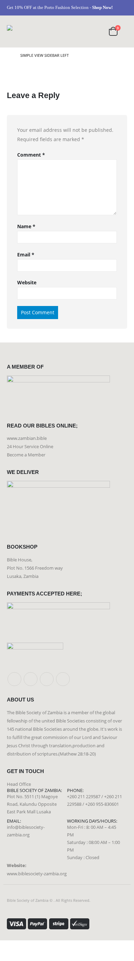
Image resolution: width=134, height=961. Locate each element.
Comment (31, 154)
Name (26, 226)
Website (26, 282)
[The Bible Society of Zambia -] (21, 31)
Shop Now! (102, 7)
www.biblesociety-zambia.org (37, 873)
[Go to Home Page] (9, 55)
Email (25, 254)
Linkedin (63, 679)
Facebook (14, 679)
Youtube (47, 679)
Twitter (30, 679)
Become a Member (26, 455)
